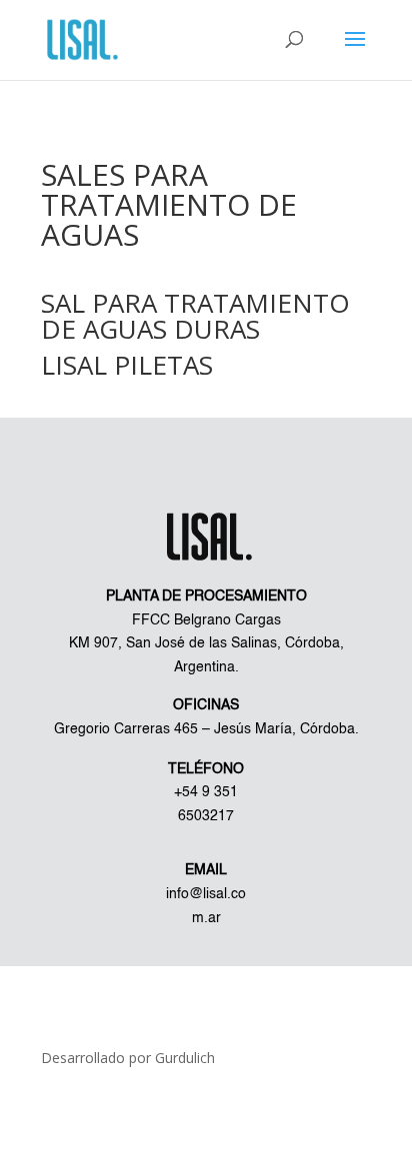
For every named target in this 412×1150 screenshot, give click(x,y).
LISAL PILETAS (127, 365)
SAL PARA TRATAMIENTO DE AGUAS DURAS (195, 316)
